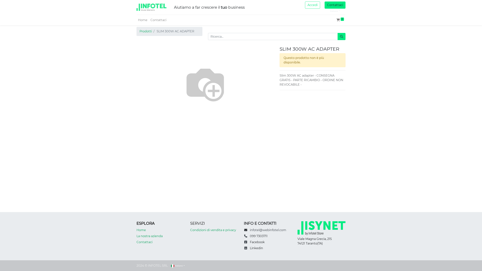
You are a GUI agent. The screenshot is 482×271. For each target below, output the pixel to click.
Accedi (312, 5)
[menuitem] (143, 20)
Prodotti (146, 31)
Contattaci (335, 5)
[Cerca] (341, 36)
